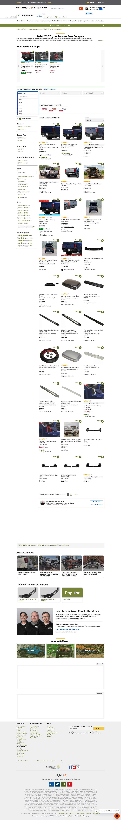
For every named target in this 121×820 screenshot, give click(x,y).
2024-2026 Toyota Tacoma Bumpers (52, 29)
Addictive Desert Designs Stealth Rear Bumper (93, 147)
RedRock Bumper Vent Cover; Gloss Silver (41, 66)
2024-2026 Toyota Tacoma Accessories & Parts (29, 29)
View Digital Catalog (22, 745)
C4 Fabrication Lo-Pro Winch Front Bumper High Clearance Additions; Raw (71, 441)
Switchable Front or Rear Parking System (48, 295)
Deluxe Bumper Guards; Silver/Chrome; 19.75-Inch (46, 402)
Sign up (98, 728)
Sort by (87, 117)
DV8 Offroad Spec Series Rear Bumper (48, 145)
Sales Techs (50, 735)
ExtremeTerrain (69, 779)
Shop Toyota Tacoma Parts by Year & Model (22, 750)
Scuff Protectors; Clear (90, 366)
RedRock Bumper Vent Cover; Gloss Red (55, 66)
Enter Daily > (67, 25)
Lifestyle (23, 21)
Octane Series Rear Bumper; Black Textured (71, 184)
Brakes (37, 21)
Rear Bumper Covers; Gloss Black (93, 477)
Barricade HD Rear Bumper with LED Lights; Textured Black (70, 261)
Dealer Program (51, 733)
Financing (19, 738)
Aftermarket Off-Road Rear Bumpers (59, 545)
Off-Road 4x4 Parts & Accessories (27, 545)
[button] (89, 13)
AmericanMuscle (46, 779)
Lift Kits (80, 21)
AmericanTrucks (58, 779)
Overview (49, 726)
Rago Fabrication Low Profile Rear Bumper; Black (49, 183)
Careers (49, 730)
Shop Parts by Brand (22, 733)
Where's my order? (34, 726)
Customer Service (34, 732)
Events (18, 730)
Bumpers (42, 21)
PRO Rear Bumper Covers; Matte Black (48, 476)
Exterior (65, 21)
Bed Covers (30, 21)
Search (81, 8)
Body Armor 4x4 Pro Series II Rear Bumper (93, 259)
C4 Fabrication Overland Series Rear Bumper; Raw (92, 220)
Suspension (90, 21)
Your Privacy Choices (84, 813)
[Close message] (103, 25)
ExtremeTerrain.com (31, 8)
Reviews (49, 736)
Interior (75, 21)
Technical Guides (21, 739)
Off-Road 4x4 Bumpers (43, 545)
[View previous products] (18, 66)
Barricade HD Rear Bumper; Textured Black (27, 66)
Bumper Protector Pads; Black (70, 296)
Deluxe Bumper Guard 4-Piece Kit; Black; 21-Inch (49, 331)
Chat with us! (33, 733)
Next (75, 494)
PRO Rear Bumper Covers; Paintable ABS (68, 476)
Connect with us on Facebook (70, 767)
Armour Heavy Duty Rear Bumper (70, 219)
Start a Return (33, 727)
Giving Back (50, 727)
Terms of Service (80, 816)
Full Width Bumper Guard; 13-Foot (49, 366)
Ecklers (77, 779)
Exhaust (59, 21)
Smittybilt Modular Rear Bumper (93, 184)
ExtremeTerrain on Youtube (74, 767)
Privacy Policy (90, 731)
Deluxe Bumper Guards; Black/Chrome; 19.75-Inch (69, 331)
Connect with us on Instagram (78, 767)
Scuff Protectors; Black (90, 294)
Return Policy (33, 729)
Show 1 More (23, 197)
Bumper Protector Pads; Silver (70, 367)
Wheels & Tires (99, 21)
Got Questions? (34, 730)
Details (49, 2)
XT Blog (19, 741)
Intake (70, 21)
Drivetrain (48, 21)
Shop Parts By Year (22, 732)
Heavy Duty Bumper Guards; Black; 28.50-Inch (93, 331)
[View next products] (102, 66)
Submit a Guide (51, 729)
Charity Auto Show (52, 732)
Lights (84, 21)
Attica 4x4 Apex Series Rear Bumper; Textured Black (69, 145)
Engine (54, 21)
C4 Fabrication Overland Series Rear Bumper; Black (48, 261)
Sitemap (61, 813)
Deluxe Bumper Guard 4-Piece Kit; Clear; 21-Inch (71, 402)
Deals (18, 21)
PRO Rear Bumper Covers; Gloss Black (93, 440)
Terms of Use (33, 738)
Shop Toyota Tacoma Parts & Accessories (21, 755)
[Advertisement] (60, 677)
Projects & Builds (21, 726)
